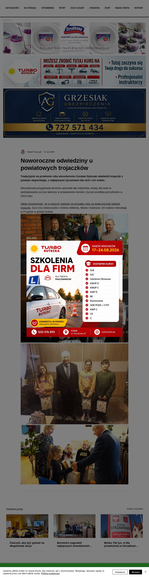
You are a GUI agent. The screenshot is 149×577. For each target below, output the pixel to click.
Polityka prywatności (50, 573)
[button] (121, 238)
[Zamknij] (145, 572)
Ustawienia (120, 572)
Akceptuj (136, 572)
